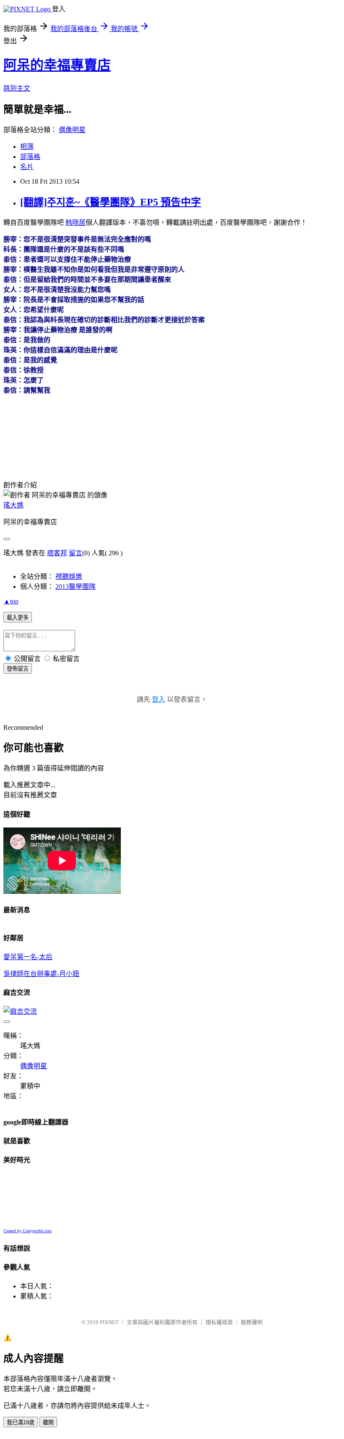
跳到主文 (16, 88)
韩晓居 (75, 222)
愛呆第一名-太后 (27, 956)
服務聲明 (252, 1322)
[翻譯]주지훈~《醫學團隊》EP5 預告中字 (110, 202)
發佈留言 (18, 669)
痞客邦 (57, 553)
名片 (27, 166)
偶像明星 (72, 129)
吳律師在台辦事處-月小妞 (41, 973)
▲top (10, 601)
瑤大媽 (13, 505)
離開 (48, 1422)
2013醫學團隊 (75, 586)
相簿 (27, 146)
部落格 (30, 156)
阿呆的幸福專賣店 (57, 65)
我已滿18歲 (20, 1422)
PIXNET (109, 1322)
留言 (75, 553)
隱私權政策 (219, 1322)
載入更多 (18, 617)
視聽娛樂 (68, 576)
